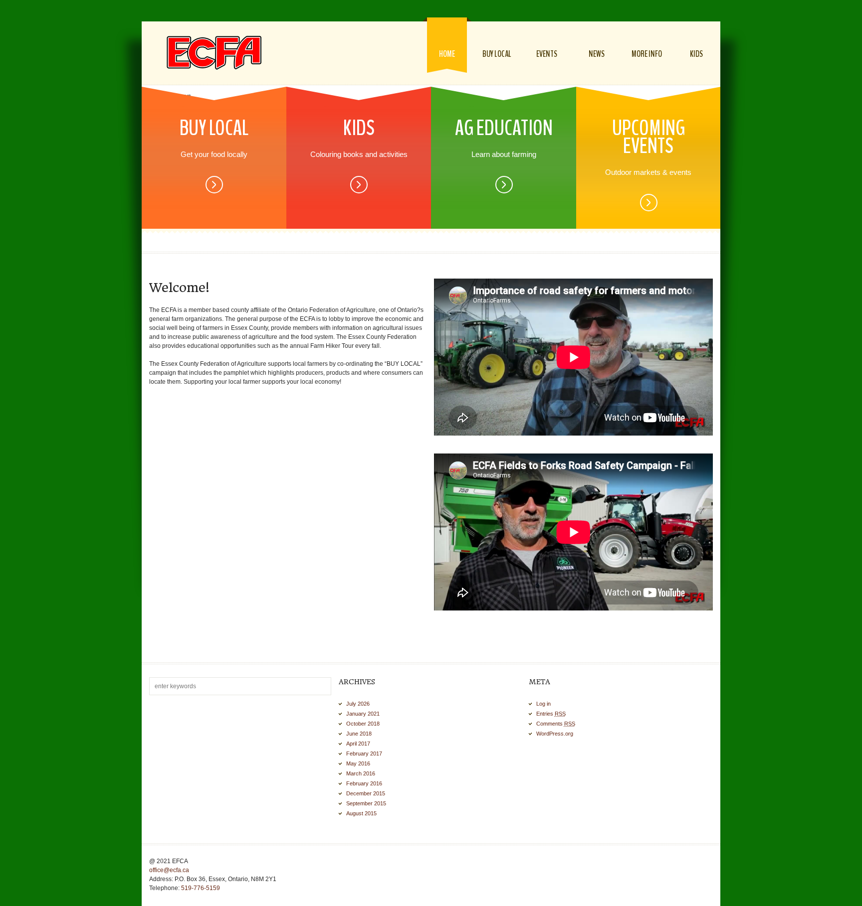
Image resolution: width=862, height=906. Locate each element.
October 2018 (363, 724)
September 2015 (366, 803)
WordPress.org (554, 734)
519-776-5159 (200, 888)
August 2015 (361, 813)
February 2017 (364, 753)
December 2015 (365, 793)
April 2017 (358, 744)
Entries (551, 714)
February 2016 (364, 783)
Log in (543, 704)
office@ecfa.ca (169, 870)
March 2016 (360, 773)
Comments (555, 724)
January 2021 (363, 714)
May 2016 (358, 763)
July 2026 (358, 704)
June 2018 (359, 734)
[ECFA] (214, 52)
